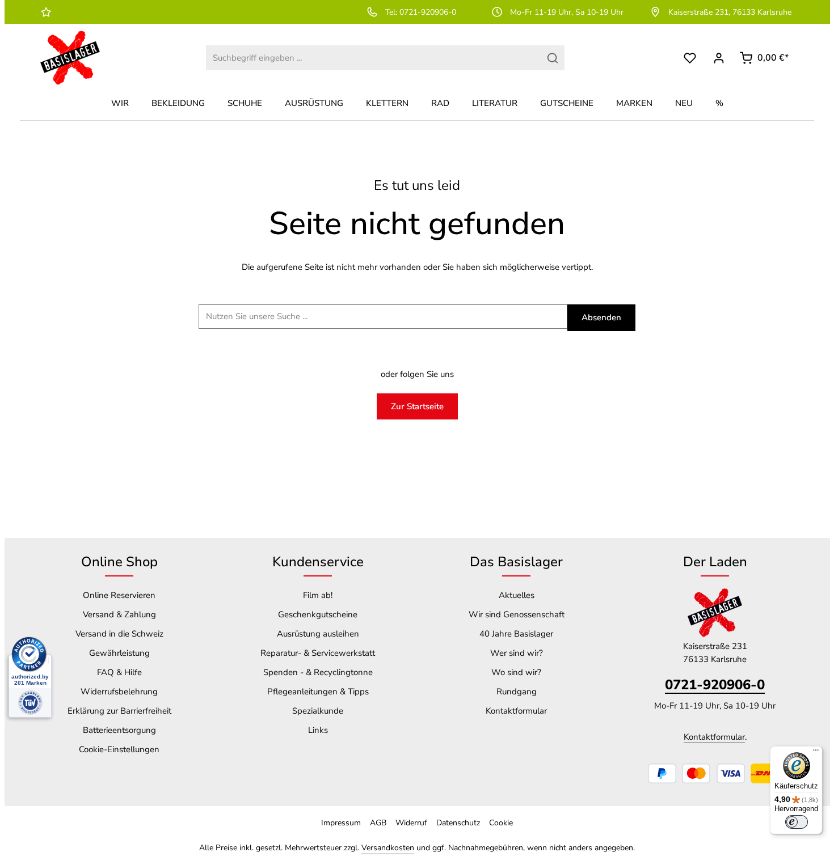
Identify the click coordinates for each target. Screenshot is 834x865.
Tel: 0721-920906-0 (420, 12)
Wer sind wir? (516, 653)
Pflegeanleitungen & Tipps (318, 691)
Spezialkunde (317, 710)
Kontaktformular (516, 710)
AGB (378, 822)
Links (318, 730)
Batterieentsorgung (119, 730)
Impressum (341, 822)
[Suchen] (553, 58)
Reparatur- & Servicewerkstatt (317, 653)
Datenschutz (458, 822)
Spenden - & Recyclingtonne (318, 672)
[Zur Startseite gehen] (70, 58)
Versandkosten (387, 847)
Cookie (501, 822)
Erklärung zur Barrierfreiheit (119, 710)
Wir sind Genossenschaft (517, 614)
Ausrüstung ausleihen (318, 633)
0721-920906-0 (715, 685)
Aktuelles (516, 595)
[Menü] (816, 753)
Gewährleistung (119, 653)
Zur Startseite (417, 406)
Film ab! (317, 595)
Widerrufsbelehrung (119, 691)
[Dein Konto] (719, 58)
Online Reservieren (119, 595)
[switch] (796, 822)
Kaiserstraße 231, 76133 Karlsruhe (729, 12)
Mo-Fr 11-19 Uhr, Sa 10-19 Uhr (567, 12)
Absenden (601, 317)
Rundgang (516, 691)
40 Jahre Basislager (516, 633)
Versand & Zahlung (119, 614)
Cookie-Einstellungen (119, 749)
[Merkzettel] (690, 58)
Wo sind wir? (516, 672)
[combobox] (373, 58)
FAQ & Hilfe (119, 672)
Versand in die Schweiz (119, 633)
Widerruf (411, 822)
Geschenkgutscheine (317, 614)
